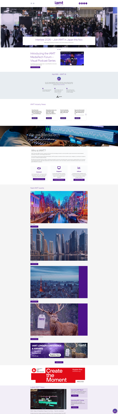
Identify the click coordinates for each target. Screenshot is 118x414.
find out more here (61, 84)
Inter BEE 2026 (34, 299)
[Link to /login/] (82, 3)
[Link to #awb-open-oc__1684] (86, 3)
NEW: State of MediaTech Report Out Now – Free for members (47, 411)
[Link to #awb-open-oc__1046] (84, 3)
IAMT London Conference (36, 337)
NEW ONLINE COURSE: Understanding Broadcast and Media (78, 403)
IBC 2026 (32, 224)
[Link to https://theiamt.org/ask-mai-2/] (80, 3)
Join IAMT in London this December (59, 39)
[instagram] (31, 3)
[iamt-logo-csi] (59, 1)
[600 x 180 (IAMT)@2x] (58, 367)
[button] (57, 49)
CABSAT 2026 (34, 262)
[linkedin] (34, 3)
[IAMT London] (59, 343)
